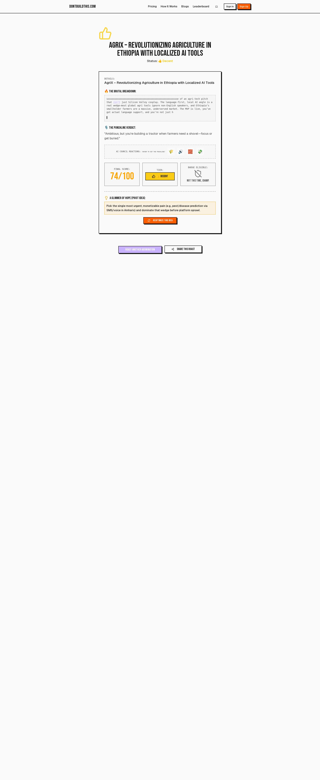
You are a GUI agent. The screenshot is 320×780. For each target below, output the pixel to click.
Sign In (230, 6)
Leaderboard (201, 6)
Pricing (152, 6)
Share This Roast (186, 252)
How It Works (169, 6)
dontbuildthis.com (82, 6)
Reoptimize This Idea (162, 223)
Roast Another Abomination (140, 253)
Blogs (185, 6)
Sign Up (244, 6)
